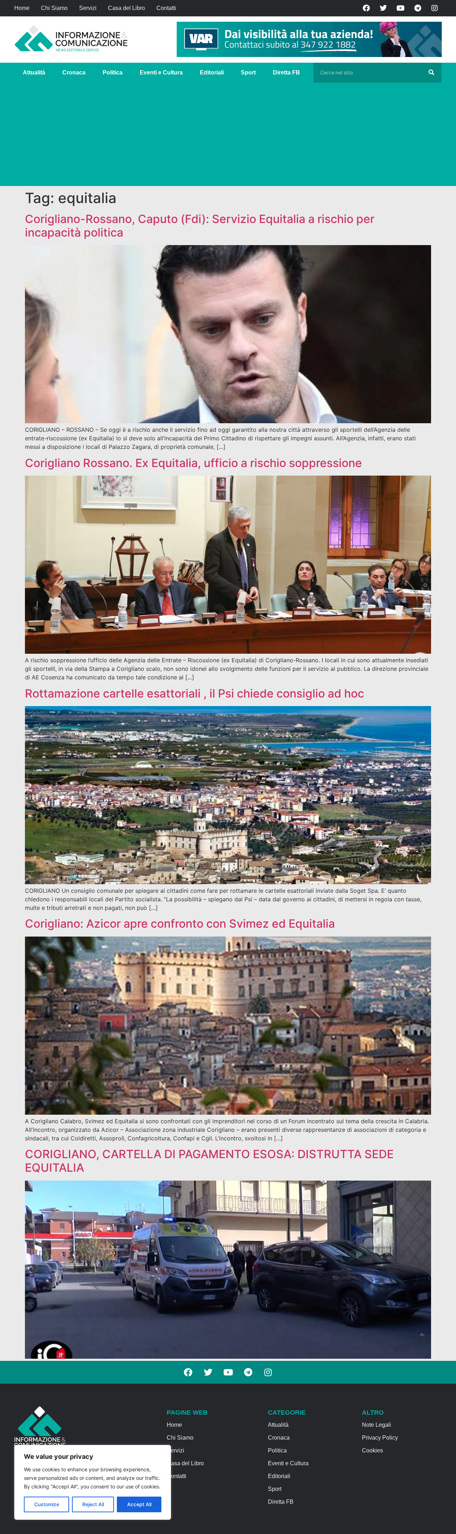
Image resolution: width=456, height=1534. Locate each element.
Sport (248, 72)
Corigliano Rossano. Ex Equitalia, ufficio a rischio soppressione (193, 463)
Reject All (93, 1504)
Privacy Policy (380, 1438)
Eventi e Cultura (161, 72)
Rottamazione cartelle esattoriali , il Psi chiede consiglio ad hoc (194, 693)
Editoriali (212, 72)
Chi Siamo (54, 8)
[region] (92, 1482)
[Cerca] (431, 73)
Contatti (166, 8)
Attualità (34, 72)
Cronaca (74, 72)
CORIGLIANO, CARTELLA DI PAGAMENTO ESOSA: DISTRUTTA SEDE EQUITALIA (209, 1161)
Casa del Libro (126, 8)
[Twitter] (383, 8)
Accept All (139, 1504)
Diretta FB (286, 72)
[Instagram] (435, 8)
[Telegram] (417, 8)
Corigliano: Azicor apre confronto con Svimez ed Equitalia (180, 924)
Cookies (372, 1450)
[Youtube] (400, 8)
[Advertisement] (228, 136)
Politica (113, 72)
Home (22, 8)
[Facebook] (366, 8)
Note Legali (376, 1425)
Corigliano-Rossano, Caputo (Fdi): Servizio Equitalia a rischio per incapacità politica (199, 225)
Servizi (88, 8)
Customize (46, 1504)
